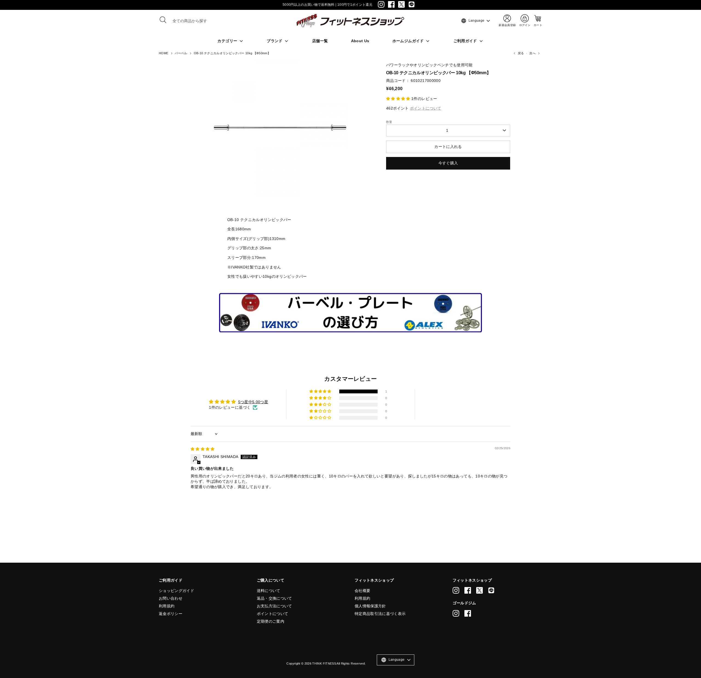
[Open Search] (163, 20)
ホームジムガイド (408, 41)
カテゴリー (227, 41)
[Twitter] (401, 4)
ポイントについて (272, 613)
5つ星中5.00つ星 (253, 402)
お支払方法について (274, 606)
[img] (203, 449)
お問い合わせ (170, 598)
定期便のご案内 (270, 621)
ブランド (275, 41)
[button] (398, 98)
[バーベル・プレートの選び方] (350, 331)
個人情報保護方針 (370, 606)
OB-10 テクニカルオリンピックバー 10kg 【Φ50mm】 (232, 53)
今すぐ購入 (448, 163)
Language (472, 21)
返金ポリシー (170, 613)
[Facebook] (391, 4)
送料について (268, 590)
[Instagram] (381, 4)
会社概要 (362, 590)
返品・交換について (274, 598)
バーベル (181, 53)
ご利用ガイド (465, 41)
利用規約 (166, 606)
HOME (163, 53)
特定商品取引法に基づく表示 (380, 613)
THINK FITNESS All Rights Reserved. (339, 663)
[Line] (411, 4)
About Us (360, 41)
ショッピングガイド (176, 590)
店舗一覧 (320, 41)
